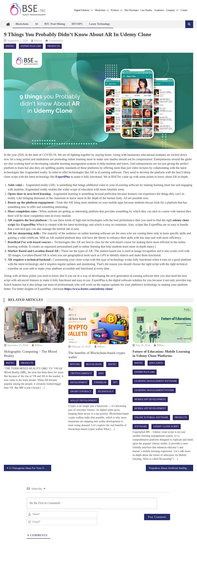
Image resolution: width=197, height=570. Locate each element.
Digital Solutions (82, 10)
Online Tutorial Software (151, 417)
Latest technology (99, 24)
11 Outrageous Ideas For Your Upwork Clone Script (30, 468)
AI (36, 24)
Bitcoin (75, 364)
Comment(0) (56, 40)
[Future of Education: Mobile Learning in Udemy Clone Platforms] (163, 324)
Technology (106, 391)
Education (156, 363)
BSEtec (38, 40)
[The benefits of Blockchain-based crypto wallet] (98, 325)
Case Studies (146, 10)
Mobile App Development (150, 399)
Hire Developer (131, 10)
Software (140, 426)
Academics (159, 10)
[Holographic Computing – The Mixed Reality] (34, 324)
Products (115, 10)
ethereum (100, 382)
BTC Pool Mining (54, 24)
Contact (183, 10)
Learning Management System (154, 390)
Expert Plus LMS (31, 46)
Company (170, 10)
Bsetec (10, 46)
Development (78, 382)
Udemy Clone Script (166, 426)
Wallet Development (83, 400)
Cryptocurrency (81, 373)
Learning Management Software (155, 381)
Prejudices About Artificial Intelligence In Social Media (171, 468)
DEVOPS (77, 24)
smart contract (80, 391)
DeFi (101, 373)
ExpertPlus (62, 176)
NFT (115, 382)
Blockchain (100, 10)
